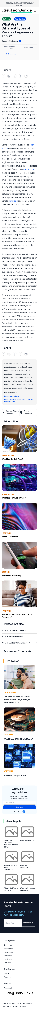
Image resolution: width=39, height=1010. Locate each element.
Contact (7, 977)
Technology (10, 692)
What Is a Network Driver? (14, 497)
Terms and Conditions (19, 1006)
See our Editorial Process (12, 412)
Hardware (6, 533)
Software (8, 771)
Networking (8, 455)
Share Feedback (28, 412)
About (6, 973)
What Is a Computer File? (16, 775)
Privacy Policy (6, 1006)
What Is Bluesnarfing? (12, 575)
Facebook (8, 988)
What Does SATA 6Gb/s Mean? (18, 739)
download (13, 201)
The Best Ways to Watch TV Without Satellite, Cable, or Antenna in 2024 (17, 699)
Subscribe (19, 807)
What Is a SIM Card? (27, 840)
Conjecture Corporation (24, 1003)
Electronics (8, 948)
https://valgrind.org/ (11, 396)
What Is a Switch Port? (12, 459)
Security (6, 572)
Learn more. (19, 5)
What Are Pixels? (10, 536)
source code (28, 169)
